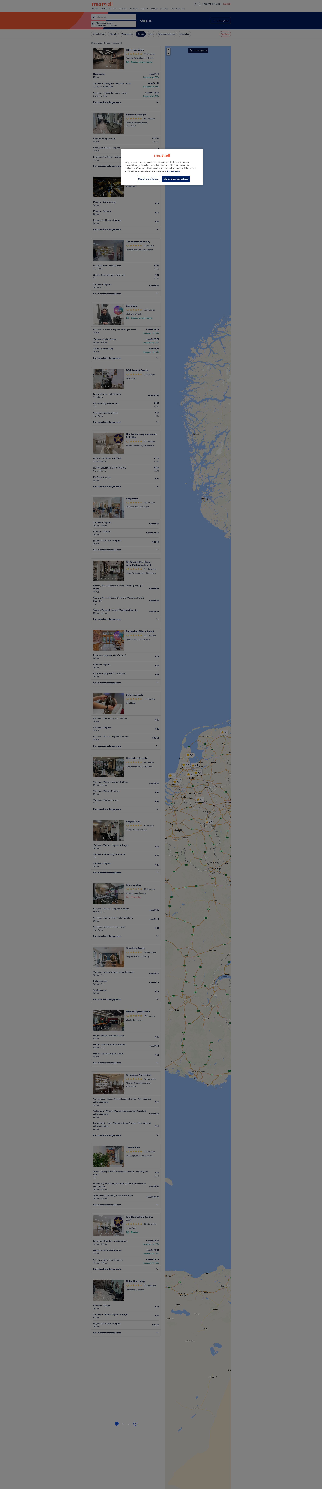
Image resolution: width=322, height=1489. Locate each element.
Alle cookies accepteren (176, 179)
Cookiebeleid (173, 171)
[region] (162, 167)
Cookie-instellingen (148, 179)
